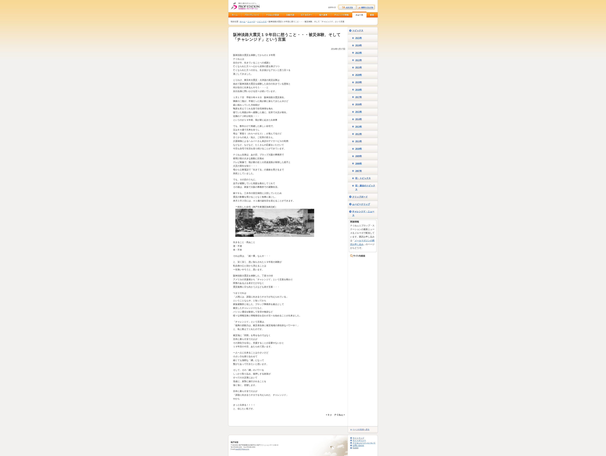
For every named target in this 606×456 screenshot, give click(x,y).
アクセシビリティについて (364, 443)
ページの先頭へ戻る (360, 429)
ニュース (251, 22)
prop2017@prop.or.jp (242, 449)
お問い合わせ (358, 445)
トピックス (262, 22)
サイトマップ (358, 438)
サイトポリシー (359, 440)
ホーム (242, 22)
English (355, 448)
